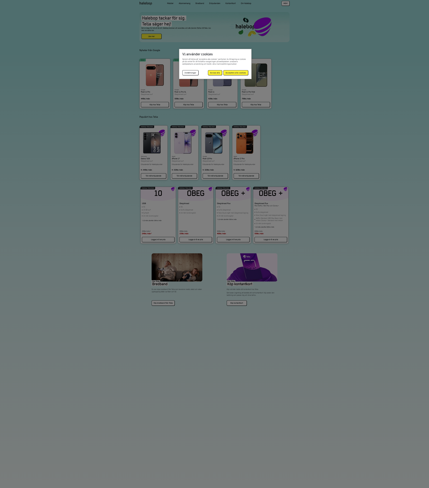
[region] (215, 64)
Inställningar (190, 73)
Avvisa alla (215, 73)
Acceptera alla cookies (236, 73)
